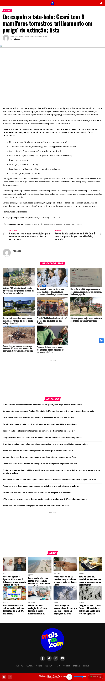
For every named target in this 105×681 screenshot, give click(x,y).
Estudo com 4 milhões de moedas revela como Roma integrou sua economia (37, 493)
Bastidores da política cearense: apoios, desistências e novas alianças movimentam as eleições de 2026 (49, 480)
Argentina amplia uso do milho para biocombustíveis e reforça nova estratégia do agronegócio (45, 444)
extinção (39, 224)
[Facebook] (4, 677)
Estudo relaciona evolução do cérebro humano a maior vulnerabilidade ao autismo (40, 424)
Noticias (19, 665)
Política (48, 665)
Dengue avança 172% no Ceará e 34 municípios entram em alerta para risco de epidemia (42, 438)
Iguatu (57, 665)
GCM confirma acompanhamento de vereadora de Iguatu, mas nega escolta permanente (42, 405)
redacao (16, 39)
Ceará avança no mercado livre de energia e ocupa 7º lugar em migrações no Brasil (40, 464)
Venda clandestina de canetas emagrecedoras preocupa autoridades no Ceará (38, 451)
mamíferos (50, 224)
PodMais (76, 665)
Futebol (39, 665)
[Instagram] (10, 677)
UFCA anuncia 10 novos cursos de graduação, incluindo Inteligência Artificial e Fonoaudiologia (45, 499)
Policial (29, 665)
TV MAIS (86, 665)
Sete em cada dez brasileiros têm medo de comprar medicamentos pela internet (39, 431)
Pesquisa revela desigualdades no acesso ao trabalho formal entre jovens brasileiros (41, 486)
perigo (60, 224)
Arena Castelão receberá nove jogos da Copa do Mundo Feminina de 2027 (36, 506)
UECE (79, 224)
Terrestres (70, 224)
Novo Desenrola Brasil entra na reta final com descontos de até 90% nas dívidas (38, 418)
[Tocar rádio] (69, 677)
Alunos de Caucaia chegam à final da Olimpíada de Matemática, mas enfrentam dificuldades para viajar (49, 411)
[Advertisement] (52, 377)
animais (29, 224)
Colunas (66, 665)
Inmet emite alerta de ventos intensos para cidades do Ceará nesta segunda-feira (39, 457)
